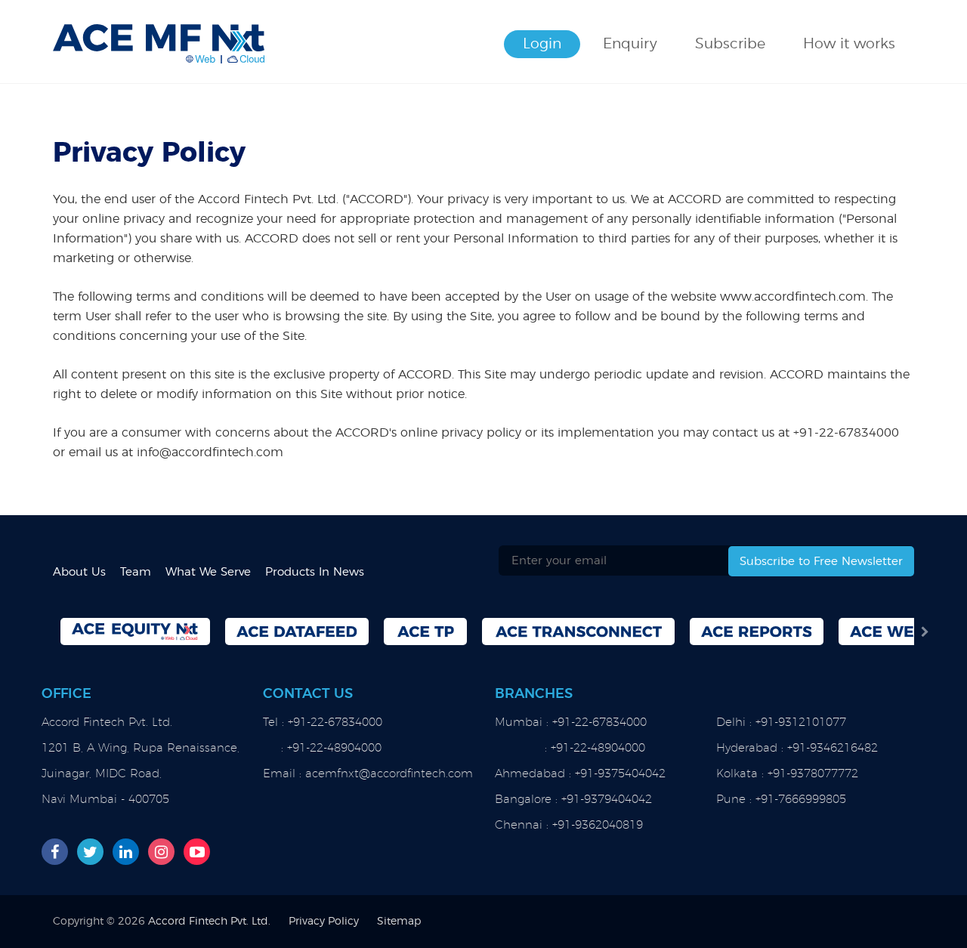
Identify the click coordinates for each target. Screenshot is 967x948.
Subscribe (730, 44)
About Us (79, 572)
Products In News (314, 572)
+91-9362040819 (597, 825)
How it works (849, 44)
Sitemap (399, 921)
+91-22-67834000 (846, 433)
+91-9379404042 (606, 799)
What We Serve (208, 572)
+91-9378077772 (813, 774)
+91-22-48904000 (334, 748)
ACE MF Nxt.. (158, 38)
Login (542, 44)
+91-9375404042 (620, 774)
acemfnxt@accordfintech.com (389, 774)
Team (135, 572)
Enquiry (630, 44)
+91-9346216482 (832, 748)
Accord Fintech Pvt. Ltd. (209, 921)
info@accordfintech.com (210, 452)
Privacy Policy (324, 921)
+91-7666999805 (800, 799)
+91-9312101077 (800, 722)
